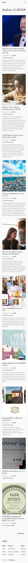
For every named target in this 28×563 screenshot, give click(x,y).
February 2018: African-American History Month (11, 108)
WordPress (12, 560)
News (12, 57)
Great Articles (6, 57)
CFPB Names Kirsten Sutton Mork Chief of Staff (12, 136)
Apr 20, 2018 (5, 55)
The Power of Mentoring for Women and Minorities (12, 253)
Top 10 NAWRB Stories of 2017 (12, 309)
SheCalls (13, 525)
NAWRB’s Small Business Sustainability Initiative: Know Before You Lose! (13, 519)
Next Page (21, 533)
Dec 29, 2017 (5, 198)
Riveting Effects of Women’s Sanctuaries (12, 419)
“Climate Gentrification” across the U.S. (13, 195)
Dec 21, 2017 (5, 523)
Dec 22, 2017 (5, 368)
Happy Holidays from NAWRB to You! (13, 364)
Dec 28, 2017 (5, 313)
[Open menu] (25, 2)
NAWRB (4, 2)
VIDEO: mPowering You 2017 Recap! (13, 472)
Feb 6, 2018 (5, 112)
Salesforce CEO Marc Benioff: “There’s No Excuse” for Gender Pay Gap (13, 51)
